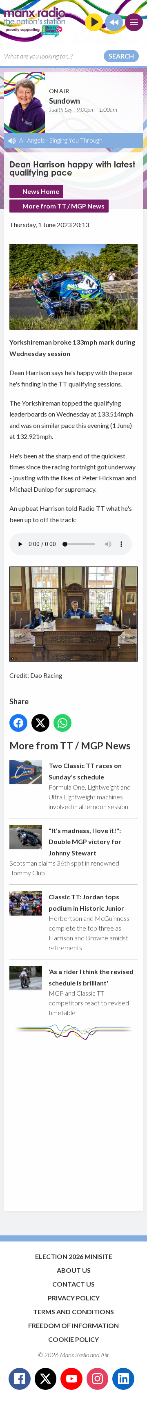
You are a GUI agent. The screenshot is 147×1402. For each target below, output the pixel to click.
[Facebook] (20, 1379)
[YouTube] (71, 1379)
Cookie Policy (73, 1339)
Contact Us (73, 1284)
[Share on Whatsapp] (62, 723)
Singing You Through (75, 140)
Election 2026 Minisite (73, 1256)
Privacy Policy (74, 1298)
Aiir (105, 1355)
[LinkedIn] (123, 1379)
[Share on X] (40, 723)
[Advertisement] (73, 1121)
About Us (74, 1270)
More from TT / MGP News (63, 206)
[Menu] (134, 22)
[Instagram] (98, 1379)
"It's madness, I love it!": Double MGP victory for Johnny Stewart (85, 842)
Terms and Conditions (73, 1311)
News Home (40, 191)
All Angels (32, 140)
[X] (46, 1379)
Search (121, 56)
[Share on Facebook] (18, 723)
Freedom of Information (73, 1325)
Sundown (64, 100)
